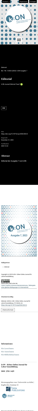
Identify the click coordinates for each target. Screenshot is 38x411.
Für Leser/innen (7, 348)
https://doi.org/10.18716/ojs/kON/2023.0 (14, 134)
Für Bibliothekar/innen (10, 354)
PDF (3, 108)
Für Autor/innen (7, 351)
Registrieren (23, 1)
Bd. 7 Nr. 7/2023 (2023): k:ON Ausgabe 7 (14, 71)
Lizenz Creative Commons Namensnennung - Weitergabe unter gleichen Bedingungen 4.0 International (18, 286)
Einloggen (33, 1)
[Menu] (19, 40)
